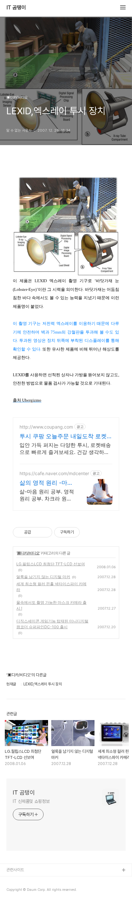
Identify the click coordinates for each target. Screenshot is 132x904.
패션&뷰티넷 (17, 891)
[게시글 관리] (45, 532)
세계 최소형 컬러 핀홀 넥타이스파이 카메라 (51, 586)
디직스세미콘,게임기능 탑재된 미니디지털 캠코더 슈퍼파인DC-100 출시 (52, 624)
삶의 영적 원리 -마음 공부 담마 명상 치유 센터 (46, 483)
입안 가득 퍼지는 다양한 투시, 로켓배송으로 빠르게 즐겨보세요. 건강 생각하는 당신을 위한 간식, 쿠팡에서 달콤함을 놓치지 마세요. (65, 449)
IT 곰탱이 (16, 8)
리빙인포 (14, 880)
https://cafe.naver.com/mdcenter (54, 473)
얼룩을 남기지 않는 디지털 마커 (43, 576)
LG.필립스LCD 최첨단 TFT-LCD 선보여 (50, 563)
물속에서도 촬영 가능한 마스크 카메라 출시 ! (51, 605)
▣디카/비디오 (28, 553)
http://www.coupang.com (46, 427)
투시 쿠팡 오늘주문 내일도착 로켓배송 (66, 436)
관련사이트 (15, 869)
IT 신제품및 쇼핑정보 (31, 801)
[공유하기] (37, 532)
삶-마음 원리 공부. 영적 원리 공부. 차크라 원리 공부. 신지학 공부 (47, 495)
